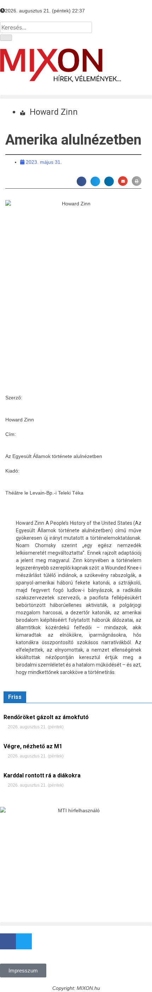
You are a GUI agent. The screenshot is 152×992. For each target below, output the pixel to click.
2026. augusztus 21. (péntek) (35, 726)
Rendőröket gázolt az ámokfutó (46, 717)
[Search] (6, 37)
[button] (76, 97)
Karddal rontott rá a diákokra (42, 775)
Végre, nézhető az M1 (33, 746)
